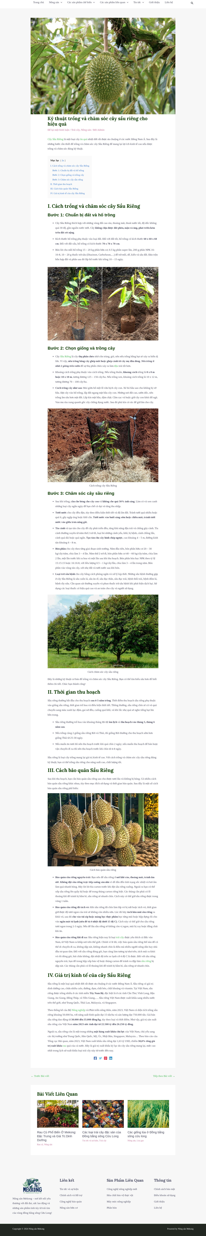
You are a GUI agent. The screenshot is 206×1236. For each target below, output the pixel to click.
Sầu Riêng (57, 139)
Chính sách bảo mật (164, 1189)
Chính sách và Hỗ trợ (71, 1195)
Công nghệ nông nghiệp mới (122, 1189)
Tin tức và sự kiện (90, 1140)
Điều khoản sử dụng (164, 1195)
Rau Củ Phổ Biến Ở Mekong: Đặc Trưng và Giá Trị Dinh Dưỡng (56, 1136)
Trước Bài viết (40, 1076)
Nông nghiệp (79, 1010)
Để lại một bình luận (58, 129)
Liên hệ (169, 2)
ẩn (63, 160)
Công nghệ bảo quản (71, 1201)
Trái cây (75, 129)
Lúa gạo (140, 1140)
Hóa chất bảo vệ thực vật (120, 1195)
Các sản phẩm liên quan (112, 2)
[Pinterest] (105, 1058)
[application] (60, 2)
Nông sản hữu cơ (69, 1207)
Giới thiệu (154, 2)
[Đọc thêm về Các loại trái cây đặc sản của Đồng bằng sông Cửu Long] (103, 1113)
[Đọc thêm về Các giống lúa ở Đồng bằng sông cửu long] (148, 1113)
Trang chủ (38, 2)
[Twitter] (100, 1058)
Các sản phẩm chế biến (79, 2)
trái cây (120, 937)
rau (64, 1045)
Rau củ (40, 1144)
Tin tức (137, 2)
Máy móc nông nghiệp (119, 1201)
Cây (50, 139)
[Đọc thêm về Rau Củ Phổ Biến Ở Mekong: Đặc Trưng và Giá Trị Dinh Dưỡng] (58, 1113)
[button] (192, 3)
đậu (116, 366)
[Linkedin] (110, 1058)
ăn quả (83, 139)
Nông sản (54, 2)
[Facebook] (95, 1058)
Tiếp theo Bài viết (164, 1076)
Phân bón (112, 1207)
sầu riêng (146, 961)
